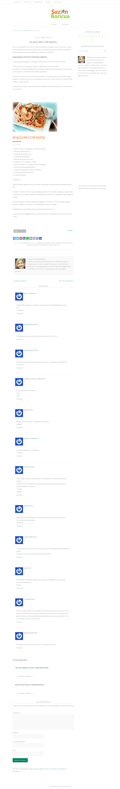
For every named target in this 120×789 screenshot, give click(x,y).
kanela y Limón (29, 438)
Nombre (16, 733)
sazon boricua (44, 245)
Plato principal (24, 243)
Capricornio (28, 537)
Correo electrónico (19, 742)
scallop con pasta (54, 245)
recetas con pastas (67, 243)
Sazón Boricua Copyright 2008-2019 (60, 786)
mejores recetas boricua (44, 243)
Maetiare (27, 467)
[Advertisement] (92, 91)
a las (25, 295)
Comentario (17, 713)
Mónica (26, 506)
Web (14, 750)
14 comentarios (47, 37)
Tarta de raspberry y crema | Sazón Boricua (30, 668)
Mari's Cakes (28, 293)
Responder (20, 313)
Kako (26, 568)
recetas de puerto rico (33, 245)
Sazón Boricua (29, 324)
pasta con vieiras (56, 243)
